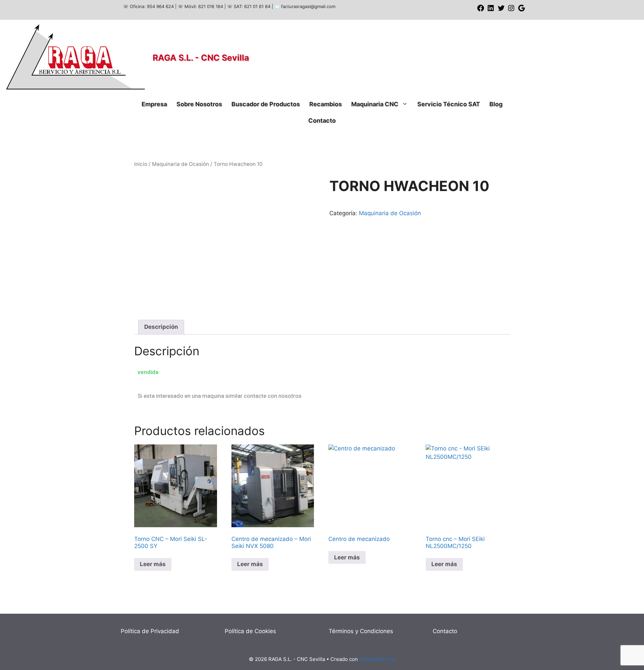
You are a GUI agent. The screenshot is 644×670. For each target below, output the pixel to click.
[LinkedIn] (491, 10)
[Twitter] (501, 10)
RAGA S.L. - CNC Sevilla (201, 58)
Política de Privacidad (150, 631)
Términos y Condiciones (361, 631)
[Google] (522, 10)
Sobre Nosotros (199, 104)
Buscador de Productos (265, 104)
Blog (495, 104)
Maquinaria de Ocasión (180, 164)
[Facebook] (481, 10)
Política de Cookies (250, 631)
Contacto (322, 120)
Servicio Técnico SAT (448, 104)
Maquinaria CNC (374, 104)
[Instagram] (511, 10)
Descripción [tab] (161, 326)
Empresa (154, 104)
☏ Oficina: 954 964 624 (148, 6)
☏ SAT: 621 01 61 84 (248, 6)
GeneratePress (377, 659)
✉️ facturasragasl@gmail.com (304, 6)
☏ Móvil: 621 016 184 (200, 6)
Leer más (153, 564)
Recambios (325, 104)
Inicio (140, 164)
